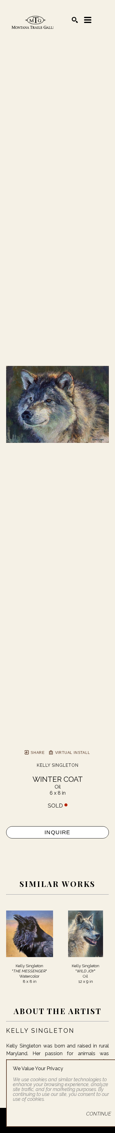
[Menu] (87, 20)
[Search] (75, 20)
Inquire (57, 832)
